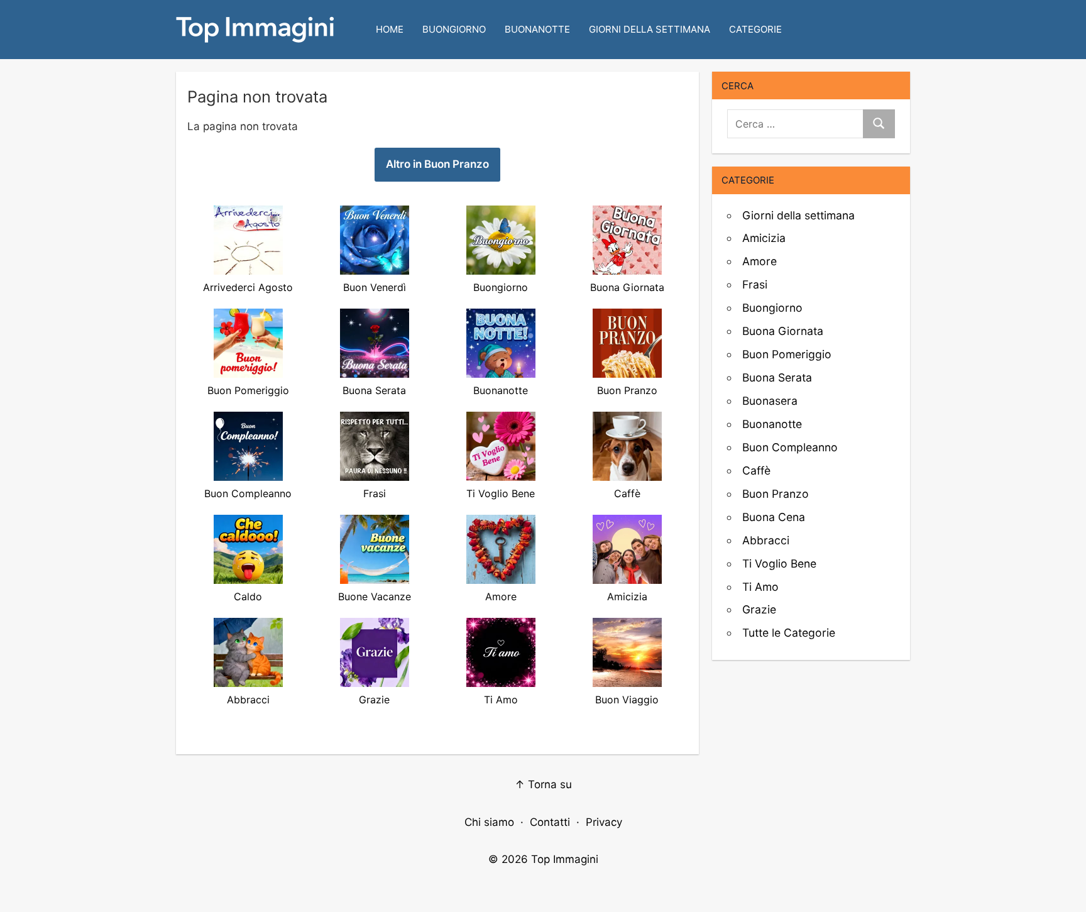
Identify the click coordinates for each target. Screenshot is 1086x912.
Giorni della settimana (649, 29)
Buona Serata (777, 377)
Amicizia (764, 237)
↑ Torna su (543, 784)
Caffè (756, 470)
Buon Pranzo (775, 493)
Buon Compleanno (790, 447)
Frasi (754, 284)
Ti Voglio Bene (779, 563)
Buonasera (770, 400)
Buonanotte (537, 29)
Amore (759, 261)
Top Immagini (564, 859)
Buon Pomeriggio (786, 354)
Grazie (759, 609)
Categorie (755, 29)
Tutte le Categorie (788, 632)
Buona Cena (773, 517)
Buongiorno (454, 29)
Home (389, 29)
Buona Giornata (782, 331)
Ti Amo (760, 586)
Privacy (604, 822)
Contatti (550, 822)
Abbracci (765, 540)
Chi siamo (489, 822)
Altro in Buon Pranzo (437, 164)
